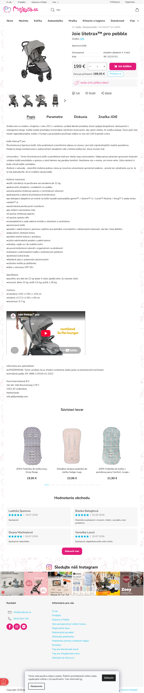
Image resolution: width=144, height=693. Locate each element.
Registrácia (129, 2)
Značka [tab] (106, 117)
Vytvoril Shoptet (128, 689)
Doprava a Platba (38, 2)
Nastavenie (35, 686)
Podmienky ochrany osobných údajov (69, 640)
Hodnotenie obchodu (71, 497)
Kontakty (55, 644)
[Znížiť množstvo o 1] (89, 66)
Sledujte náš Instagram (75, 567)
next (134, 455)
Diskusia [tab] (79, 117)
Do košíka (123, 66)
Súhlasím (108, 677)
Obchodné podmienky (62, 636)
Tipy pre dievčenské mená (64, 649)
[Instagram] (16, 626)
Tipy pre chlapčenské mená (64, 653)
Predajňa (20, 2)
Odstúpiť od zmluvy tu (62, 657)
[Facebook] (8, 626)
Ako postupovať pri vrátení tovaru (68, 623)
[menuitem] (9, 21)
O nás (8, 2)
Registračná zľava (59, 627)
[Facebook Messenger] (23, 626)
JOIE (81, 38)
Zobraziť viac (71, 551)
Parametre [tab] (53, 117)
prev (7, 455)
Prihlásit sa (114, 73)
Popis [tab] (30, 117)
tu (80, 679)
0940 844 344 (20, 618)
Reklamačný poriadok (61, 632)
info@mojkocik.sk (21, 611)
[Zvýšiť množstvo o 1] (103, 66)
